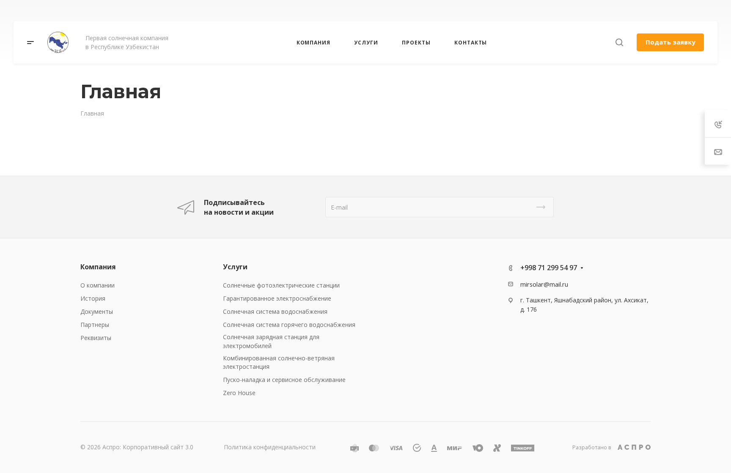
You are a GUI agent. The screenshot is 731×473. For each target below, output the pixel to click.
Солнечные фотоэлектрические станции (281, 285)
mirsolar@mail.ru (544, 284)
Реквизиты (95, 338)
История (92, 298)
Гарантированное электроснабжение (277, 298)
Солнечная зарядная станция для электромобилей (271, 341)
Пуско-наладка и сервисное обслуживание (284, 380)
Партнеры (94, 325)
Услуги (235, 266)
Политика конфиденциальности (270, 447)
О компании (97, 285)
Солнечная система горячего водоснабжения (289, 325)
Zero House (239, 393)
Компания (98, 266)
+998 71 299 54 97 (525, 10)
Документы (96, 311)
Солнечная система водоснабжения (275, 311)
